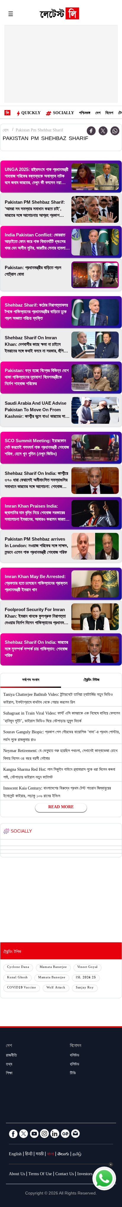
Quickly (31, 113)
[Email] (75, 1133)
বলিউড (74, 1056)
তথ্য (9, 1065)
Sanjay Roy (85, 988)
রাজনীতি (11, 1056)
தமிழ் (77, 1154)
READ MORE (61, 807)
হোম (5, 131)
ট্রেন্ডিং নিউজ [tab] (91, 680)
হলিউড (74, 1065)
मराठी (40, 1154)
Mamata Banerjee (53, 967)
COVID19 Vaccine (21, 988)
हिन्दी (28, 1154)
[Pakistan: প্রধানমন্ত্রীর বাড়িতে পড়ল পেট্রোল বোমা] (95, 275)
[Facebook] (91, 130)
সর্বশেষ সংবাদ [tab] (30, 680)
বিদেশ (109, 113)
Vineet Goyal (87, 967)
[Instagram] (44, 1133)
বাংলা (50, 1154)
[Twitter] (103, 130)
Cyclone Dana (18, 967)
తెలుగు (63, 1154)
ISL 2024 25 (86, 977)
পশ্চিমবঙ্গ (84, 113)
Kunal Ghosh (17, 977)
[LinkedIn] (54, 1133)
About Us (17, 1174)
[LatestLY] (59, 14)
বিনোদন (75, 1046)
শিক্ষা (9, 1074)
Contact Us (64, 1174)
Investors (84, 1174)
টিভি (73, 1074)
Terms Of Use (40, 1174)
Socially (63, 113)
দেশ (97, 113)
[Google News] (65, 1133)
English (15, 1154)
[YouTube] (34, 1133)
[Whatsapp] (114, 130)
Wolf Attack (55, 988)
